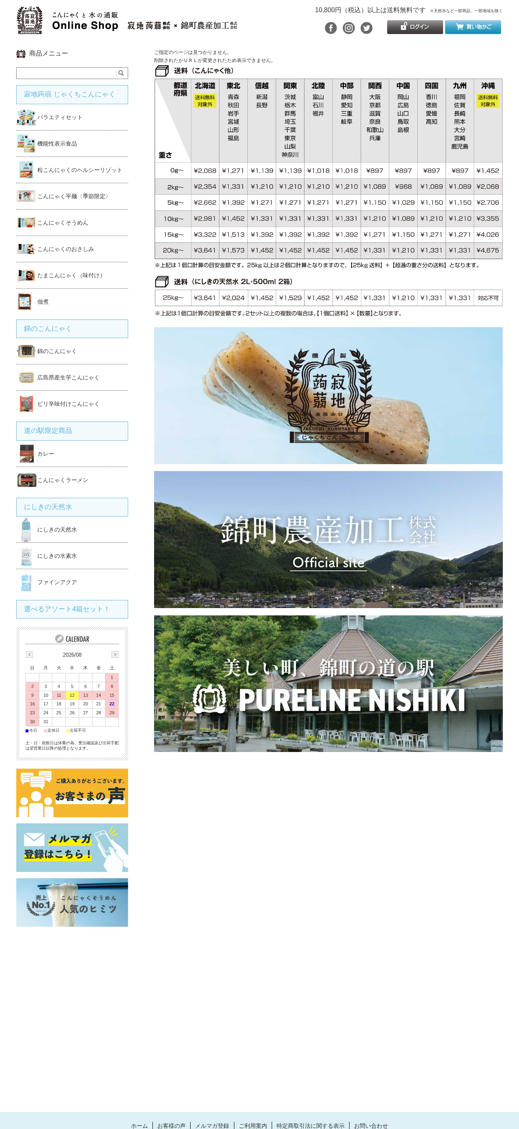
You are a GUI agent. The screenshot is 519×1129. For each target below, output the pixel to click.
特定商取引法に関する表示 (311, 1126)
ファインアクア (57, 582)
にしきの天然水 (48, 507)
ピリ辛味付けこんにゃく (68, 404)
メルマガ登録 (212, 1126)
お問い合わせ (371, 1126)
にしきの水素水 (57, 556)
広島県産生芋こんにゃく (68, 377)
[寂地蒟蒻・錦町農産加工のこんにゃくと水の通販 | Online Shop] (126, 29)
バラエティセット (60, 117)
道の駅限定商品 (48, 431)
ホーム (139, 1126)
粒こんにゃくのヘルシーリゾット (79, 170)
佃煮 (43, 301)
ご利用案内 (253, 1126)
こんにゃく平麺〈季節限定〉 (74, 196)
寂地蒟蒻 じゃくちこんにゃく (70, 94)
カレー (45, 453)
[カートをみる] (473, 30)
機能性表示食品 (57, 143)
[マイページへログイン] (415, 30)
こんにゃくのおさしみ (65, 249)
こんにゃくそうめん (62, 222)
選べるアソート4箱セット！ (67, 609)
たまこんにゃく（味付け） (71, 275)
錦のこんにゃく (48, 328)
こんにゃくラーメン (62, 480)
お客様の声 (171, 1126)
